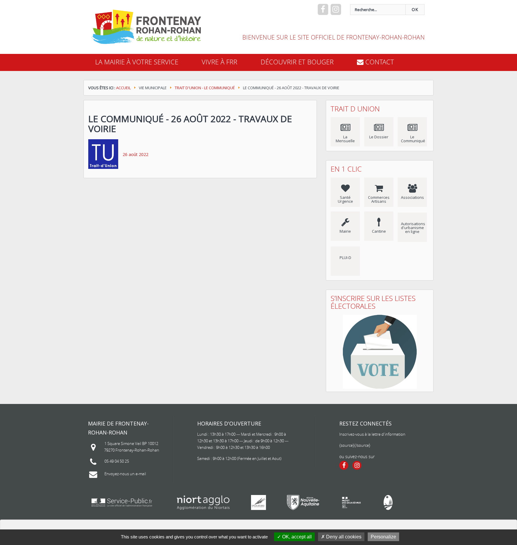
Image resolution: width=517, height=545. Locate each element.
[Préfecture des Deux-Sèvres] (351, 502)
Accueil (123, 87)
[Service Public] (122, 502)
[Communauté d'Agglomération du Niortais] (203, 502)
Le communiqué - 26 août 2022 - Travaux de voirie (190, 124)
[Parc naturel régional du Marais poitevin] (388, 502)
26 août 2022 (135, 154)
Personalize (383, 536)
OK (415, 9)
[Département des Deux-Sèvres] (258, 502)
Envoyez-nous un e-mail (125, 473)
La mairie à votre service (136, 61)
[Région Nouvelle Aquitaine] (303, 502)
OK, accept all (296, 536)
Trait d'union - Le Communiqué (205, 87)
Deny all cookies (343, 536)
